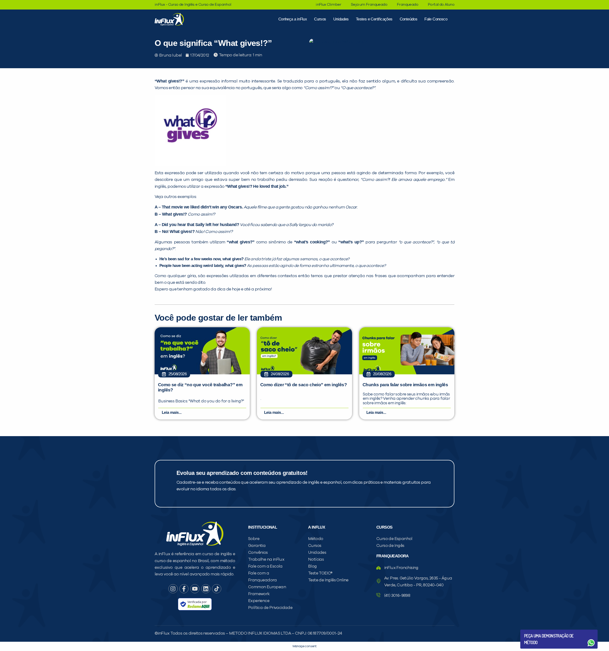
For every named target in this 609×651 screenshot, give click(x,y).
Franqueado (407, 4)
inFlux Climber (328, 4)
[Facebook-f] (183, 588)
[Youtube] (194, 588)
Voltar (535, 631)
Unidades (341, 19)
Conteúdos (408, 19)
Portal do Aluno (441, 4)
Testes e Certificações (374, 19)
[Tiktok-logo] (216, 588)
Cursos (320, 19)
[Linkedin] (205, 588)
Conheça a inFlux (292, 19)
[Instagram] (172, 588)
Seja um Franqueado (369, 4)
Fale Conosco (435, 19)
